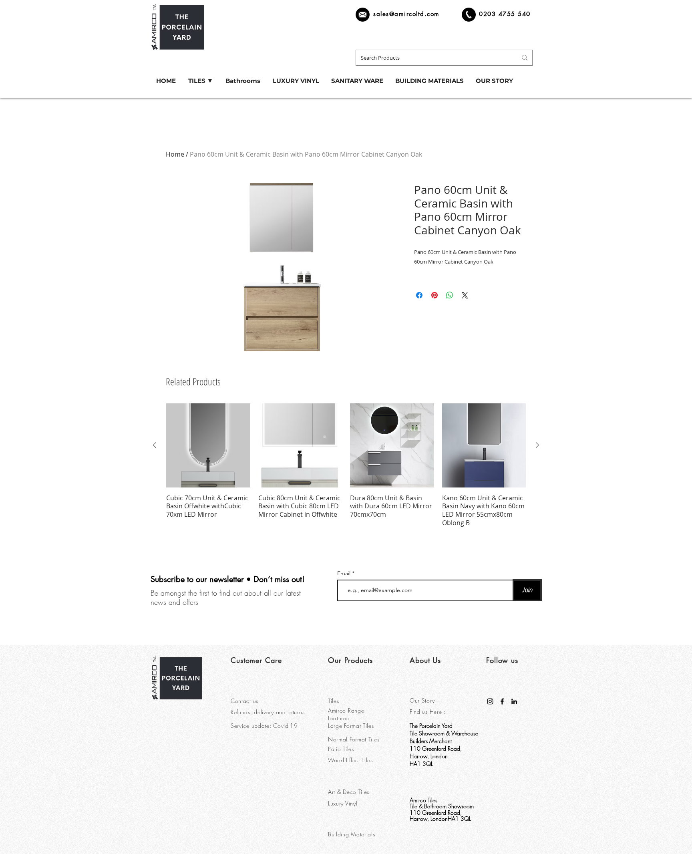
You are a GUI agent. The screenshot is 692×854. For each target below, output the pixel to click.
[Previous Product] (154, 445)
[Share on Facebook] (419, 295)
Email (344, 573)
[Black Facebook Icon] (502, 701)
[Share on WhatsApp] (450, 295)
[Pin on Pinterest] (434, 295)
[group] (346, 465)
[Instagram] (490, 701)
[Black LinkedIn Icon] (514, 701)
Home (175, 154)
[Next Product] (537, 445)
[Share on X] (465, 295)
